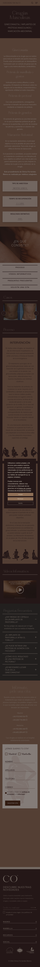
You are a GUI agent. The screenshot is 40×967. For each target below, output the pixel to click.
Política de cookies (24, 488)
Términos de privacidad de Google (19, 490)
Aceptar (20, 494)
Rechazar (20, 499)
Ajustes (20, 503)
